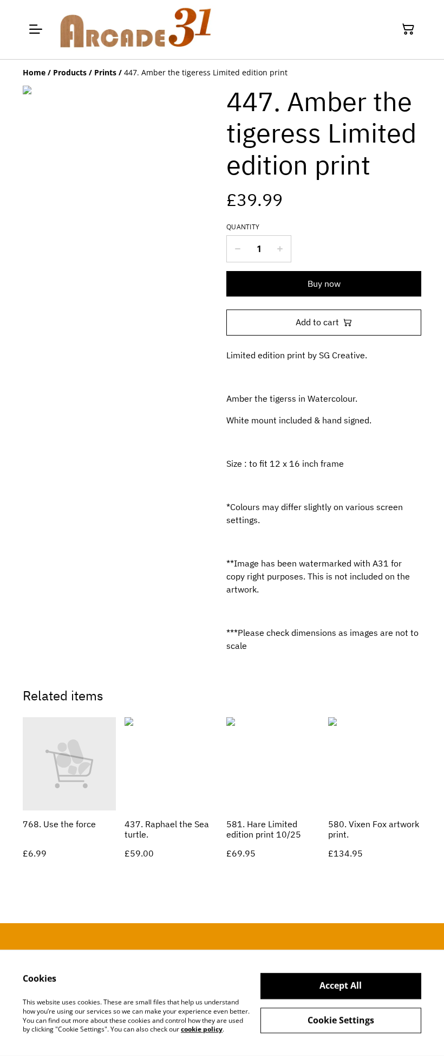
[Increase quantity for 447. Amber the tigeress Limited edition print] (280, 248)
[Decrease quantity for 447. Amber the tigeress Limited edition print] (237, 248)
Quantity (242, 227)
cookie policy (202, 1029)
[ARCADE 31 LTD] (134, 29)
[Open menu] (36, 29)
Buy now (324, 283)
